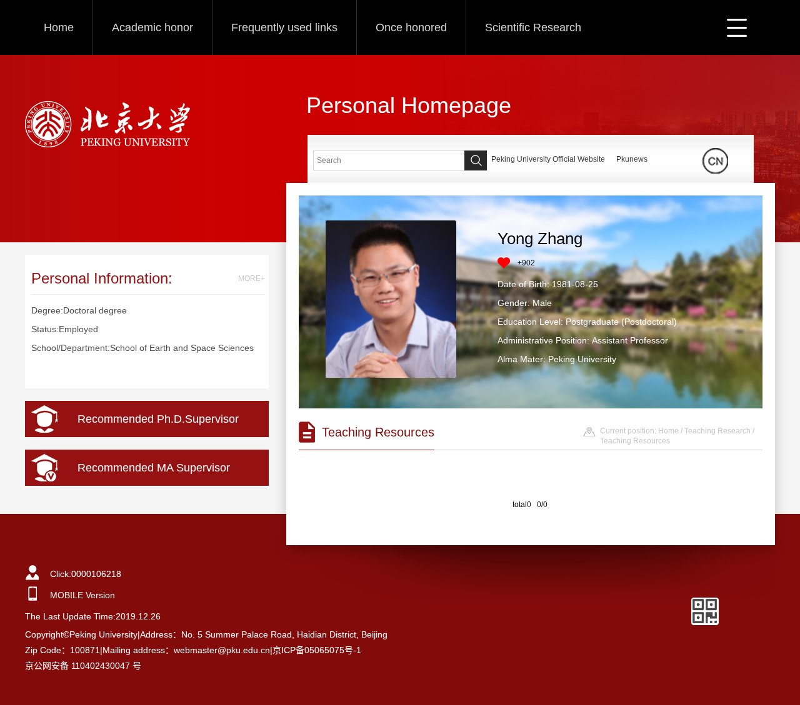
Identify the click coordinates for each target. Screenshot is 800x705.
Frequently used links (284, 27)
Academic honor (152, 27)
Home (59, 27)
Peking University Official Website (548, 159)
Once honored (411, 27)
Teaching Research (717, 430)
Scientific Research (533, 27)
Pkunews (632, 159)
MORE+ (251, 278)
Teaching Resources (635, 440)
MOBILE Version (82, 595)
